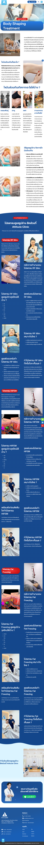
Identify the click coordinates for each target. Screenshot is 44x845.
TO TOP (3, 841)
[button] (42, 2)
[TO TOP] (3, 839)
